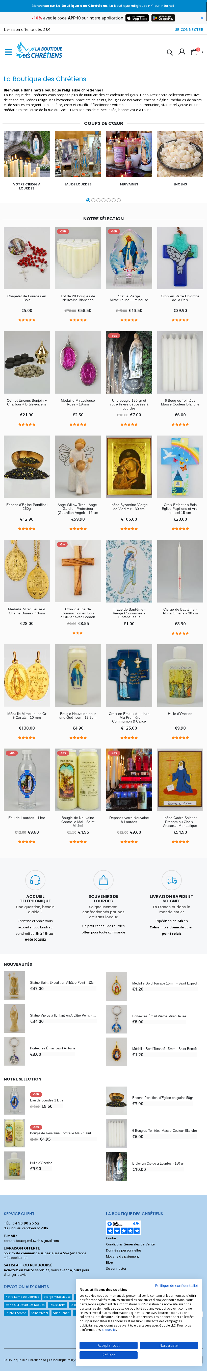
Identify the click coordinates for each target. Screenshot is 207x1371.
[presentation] (7, 167)
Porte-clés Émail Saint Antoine (52, 1048)
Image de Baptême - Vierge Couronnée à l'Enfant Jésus (129, 613)
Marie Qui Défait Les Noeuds (25, 1305)
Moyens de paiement (122, 1256)
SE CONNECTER (189, 29)
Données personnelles (124, 1250)
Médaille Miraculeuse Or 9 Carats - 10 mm (27, 715)
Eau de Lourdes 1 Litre (26, 818)
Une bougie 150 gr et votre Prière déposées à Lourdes (129, 404)
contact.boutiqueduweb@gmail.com (31, 1240)
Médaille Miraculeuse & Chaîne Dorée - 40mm (26, 611)
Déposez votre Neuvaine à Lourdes (129, 820)
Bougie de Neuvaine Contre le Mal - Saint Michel (77, 822)
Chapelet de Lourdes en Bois (26, 298)
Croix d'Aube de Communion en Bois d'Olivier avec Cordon (78, 613)
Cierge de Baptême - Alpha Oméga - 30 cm (180, 611)
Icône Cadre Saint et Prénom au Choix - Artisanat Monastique (180, 822)
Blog (109, 1262)
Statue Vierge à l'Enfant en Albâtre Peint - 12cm (63, 1015)
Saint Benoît (61, 1313)
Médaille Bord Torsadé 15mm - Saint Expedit (165, 983)
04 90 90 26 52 (25, 1222)
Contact (112, 1238)
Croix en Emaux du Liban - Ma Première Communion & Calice (129, 718)
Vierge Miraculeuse (57, 1296)
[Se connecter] (181, 52)
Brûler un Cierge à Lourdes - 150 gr (158, 1163)
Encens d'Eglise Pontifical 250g (26, 507)
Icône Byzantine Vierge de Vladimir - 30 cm (129, 507)
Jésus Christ (57, 1305)
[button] (170, 53)
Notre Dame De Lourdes (22, 1296)
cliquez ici (109, 1330)
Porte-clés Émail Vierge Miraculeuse (159, 1016)
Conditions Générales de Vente (130, 1244)
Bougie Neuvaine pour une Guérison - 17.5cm (77, 715)
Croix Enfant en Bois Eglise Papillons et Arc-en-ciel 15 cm (180, 509)
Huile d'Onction (180, 714)
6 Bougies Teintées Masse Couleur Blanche (180, 402)
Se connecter (116, 1268)
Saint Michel (39, 1313)
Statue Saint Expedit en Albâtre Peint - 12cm (63, 982)
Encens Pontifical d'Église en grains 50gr (162, 1098)
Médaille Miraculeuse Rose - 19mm (78, 402)
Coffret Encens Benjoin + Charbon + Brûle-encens (27, 402)
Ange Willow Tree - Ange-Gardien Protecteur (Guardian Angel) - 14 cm (78, 509)
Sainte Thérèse (16, 1313)
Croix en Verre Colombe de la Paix (180, 298)
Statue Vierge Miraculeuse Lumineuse (129, 298)
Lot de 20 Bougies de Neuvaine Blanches (78, 298)
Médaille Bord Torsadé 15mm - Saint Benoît (164, 1049)
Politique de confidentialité (176, 1285)
